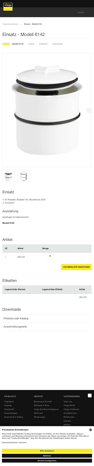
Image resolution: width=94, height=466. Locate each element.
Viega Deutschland (10, 24)
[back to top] (90, 395)
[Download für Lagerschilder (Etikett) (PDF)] (64, 289)
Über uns (68, 401)
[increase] (56, 256)
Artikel (31, 44)
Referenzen (69, 417)
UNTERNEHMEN (72, 396)
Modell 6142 (18, 44)
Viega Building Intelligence (46, 409)
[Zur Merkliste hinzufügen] (90, 34)
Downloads (58, 44)
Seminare (38, 413)
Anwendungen (10, 413)
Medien (67, 424)
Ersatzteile (9, 409)
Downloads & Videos (13, 417)
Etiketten (43, 44)
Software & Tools (41, 405)
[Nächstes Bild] (89, 110)
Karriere (67, 421)
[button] (47, 318)
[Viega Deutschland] (7, 3)
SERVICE (38, 396)
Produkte (10, 396)
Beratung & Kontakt (43, 401)
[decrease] (43, 256)
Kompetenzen (70, 413)
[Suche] (90, 12)
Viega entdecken (71, 409)
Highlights (9, 401)
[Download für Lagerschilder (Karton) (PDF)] (27, 289)
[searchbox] (44, 12)
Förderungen (40, 417)
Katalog (8, 405)
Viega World (69, 405)
